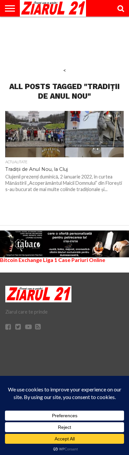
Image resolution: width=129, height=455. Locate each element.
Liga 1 (50, 260)
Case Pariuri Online (81, 260)
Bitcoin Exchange (21, 260)
